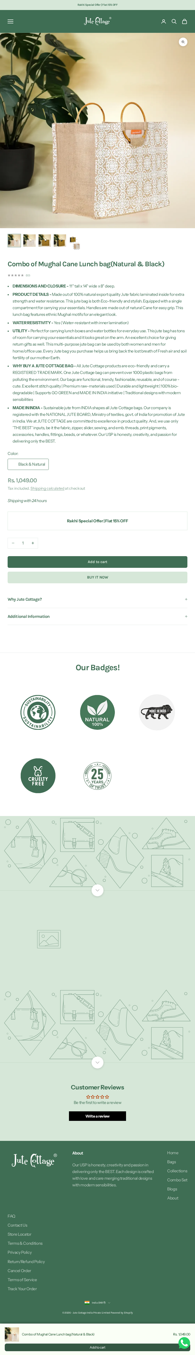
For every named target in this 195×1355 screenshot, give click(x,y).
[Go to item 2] (29, 240)
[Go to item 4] (60, 240)
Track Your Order (22, 1288)
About (172, 1198)
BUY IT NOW (97, 577)
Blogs (172, 1189)
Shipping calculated (47, 488)
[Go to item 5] (75, 242)
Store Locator (19, 1234)
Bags (171, 1161)
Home (173, 1152)
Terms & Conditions (25, 1243)
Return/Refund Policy (26, 1261)
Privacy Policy (20, 1252)
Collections (177, 1171)
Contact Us (17, 1225)
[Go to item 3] (44, 240)
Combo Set (177, 1180)
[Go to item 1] (14, 240)
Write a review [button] (97, 1116)
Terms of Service (22, 1279)
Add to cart (97, 561)
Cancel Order (19, 1270)
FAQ (11, 1216)
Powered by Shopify (122, 1312)
